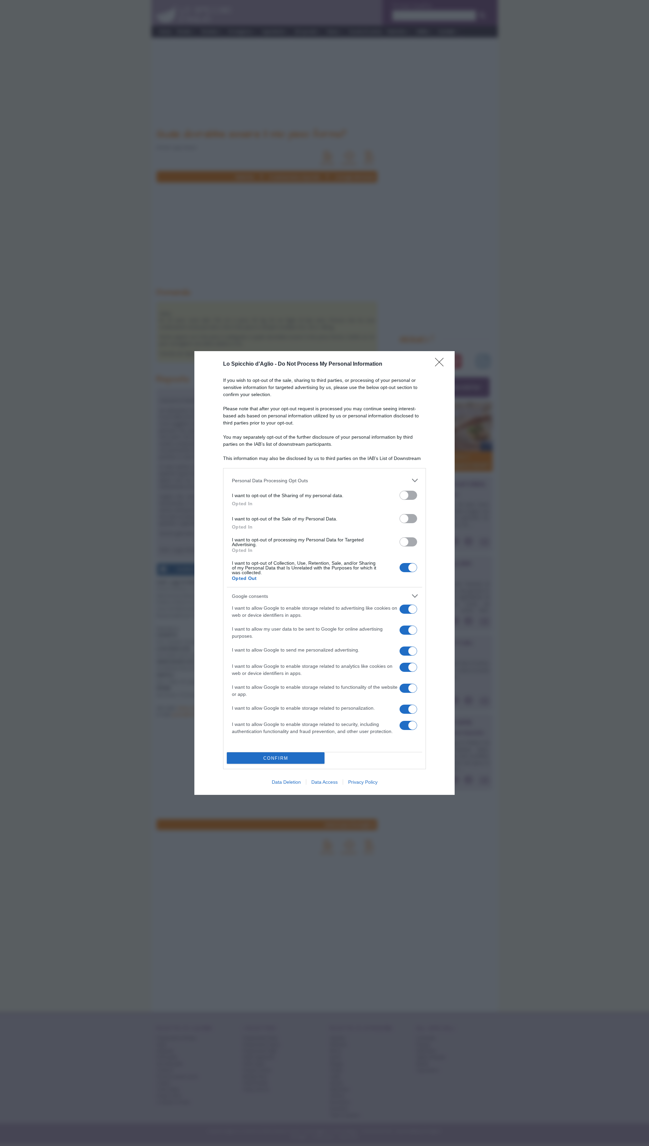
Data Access (324, 782)
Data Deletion (286, 782)
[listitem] (324, 480)
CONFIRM (275, 758)
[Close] (441, 364)
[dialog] (324, 573)
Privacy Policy (363, 782)
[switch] (408, 495)
